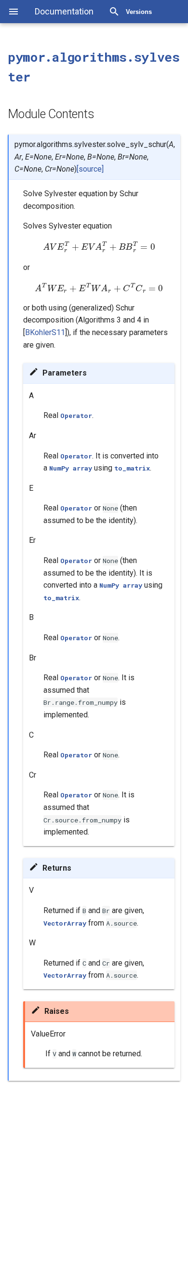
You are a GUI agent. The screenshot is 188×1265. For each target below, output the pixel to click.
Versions (139, 11)
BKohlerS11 (45, 332)
